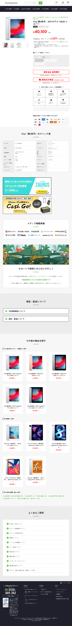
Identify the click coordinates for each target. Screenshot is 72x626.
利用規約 (58, 594)
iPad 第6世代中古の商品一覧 (56, 496)
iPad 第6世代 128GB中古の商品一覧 (13, 496)
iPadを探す (16, 9)
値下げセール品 (35, 498)
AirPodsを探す (45, 9)
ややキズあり (40, 64)
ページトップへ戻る (66, 583)
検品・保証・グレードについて (31, 592)
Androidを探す (54, 9)
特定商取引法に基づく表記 (62, 598)
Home (34, 17)
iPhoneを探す (9, 9)
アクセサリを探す (63, 9)
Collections (54, 17)
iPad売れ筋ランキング (9, 498)
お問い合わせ (59, 596)
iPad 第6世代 (40, 17)
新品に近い (39, 60)
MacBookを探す (36, 9)
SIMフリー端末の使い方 (46, 592)
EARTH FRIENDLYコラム (30, 603)
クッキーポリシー (60, 592)
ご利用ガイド (44, 589)
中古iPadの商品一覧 (23, 498)
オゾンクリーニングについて (31, 596)
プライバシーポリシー (61, 589)
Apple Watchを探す (26, 9)
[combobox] (32, 2)
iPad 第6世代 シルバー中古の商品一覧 (35, 496)
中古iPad (47, 17)
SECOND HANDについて (30, 589)
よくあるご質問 (44, 594)
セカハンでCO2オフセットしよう (31, 600)
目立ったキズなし (51, 60)
